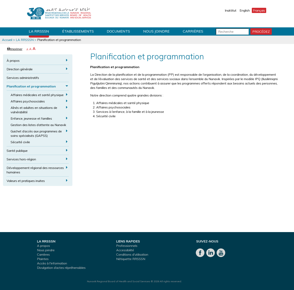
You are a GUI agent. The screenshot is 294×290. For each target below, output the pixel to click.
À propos (13, 61)
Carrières (193, 31)
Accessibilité (125, 250)
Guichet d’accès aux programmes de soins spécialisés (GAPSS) (36, 133)
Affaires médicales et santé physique (37, 95)
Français (259, 10)
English (245, 10)
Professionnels (126, 246)
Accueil (7, 40)
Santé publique (17, 151)
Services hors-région (21, 159)
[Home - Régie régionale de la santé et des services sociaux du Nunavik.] (59, 13)
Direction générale (20, 69)
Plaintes (43, 259)
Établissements (78, 31)
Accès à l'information (52, 263)
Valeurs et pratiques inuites (26, 181)
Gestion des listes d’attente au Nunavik (38, 125)
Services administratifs (23, 78)
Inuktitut (230, 10)
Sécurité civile (20, 142)
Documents (118, 31)
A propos (43, 246)
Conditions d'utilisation (132, 254)
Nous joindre (156, 31)
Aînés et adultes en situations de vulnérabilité (34, 110)
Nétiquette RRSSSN (130, 259)
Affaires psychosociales (28, 101)
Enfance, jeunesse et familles (31, 118)
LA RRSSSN (39, 31)
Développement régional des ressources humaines (35, 170)
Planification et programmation (31, 86)
